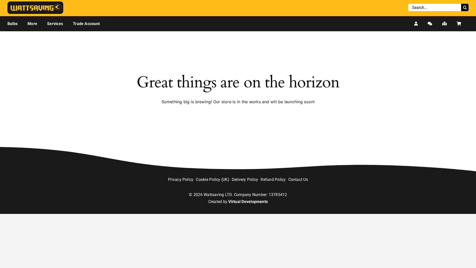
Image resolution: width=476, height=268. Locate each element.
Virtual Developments (248, 201)
